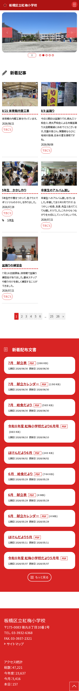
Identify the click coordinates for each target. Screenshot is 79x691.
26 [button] (58, 316)
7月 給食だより (20, 404)
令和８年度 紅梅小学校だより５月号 (34, 557)
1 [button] (40, 55)
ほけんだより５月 (20, 536)
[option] (39, 32)
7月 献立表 (17, 362)
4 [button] (50, 55)
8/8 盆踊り (47, 111)
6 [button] (40, 316)
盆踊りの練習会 (12, 265)
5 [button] (53, 55)
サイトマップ (15, 643)
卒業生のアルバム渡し (55, 190)
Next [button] (72, 32)
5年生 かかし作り (14, 190)
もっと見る (41, 577)
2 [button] (43, 55)
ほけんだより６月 (20, 452)
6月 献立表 (17, 494)
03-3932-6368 (22, 632)
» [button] (63, 316)
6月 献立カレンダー (24, 515)
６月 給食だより (20, 473)
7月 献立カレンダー (24, 383)
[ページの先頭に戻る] (74, 686)
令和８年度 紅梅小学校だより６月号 (34, 425)
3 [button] (47, 55)
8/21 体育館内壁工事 (15, 111)
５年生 (10, 220)
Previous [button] (7, 32)
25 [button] (51, 316)
